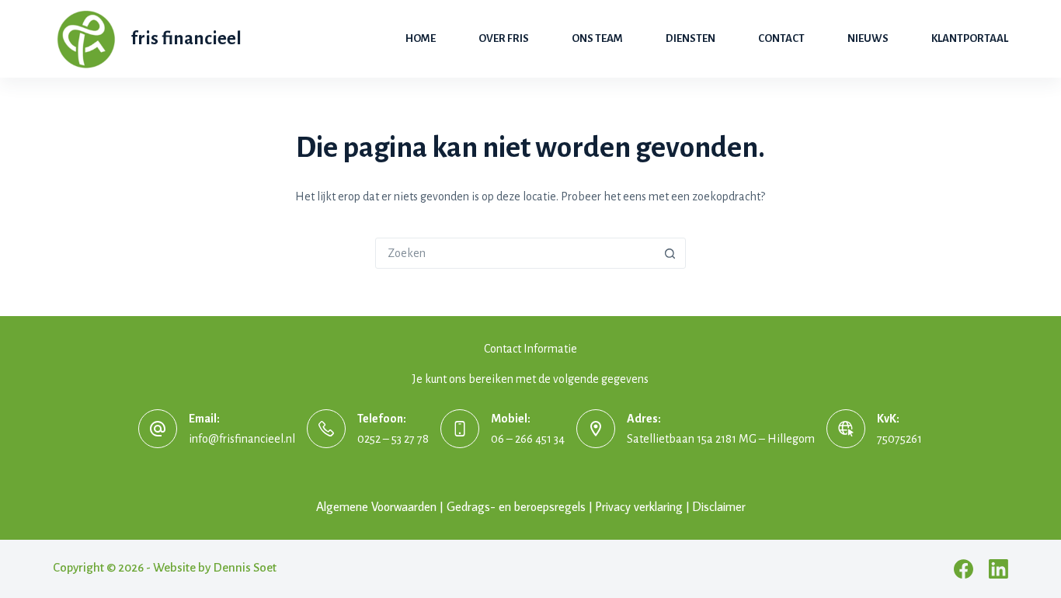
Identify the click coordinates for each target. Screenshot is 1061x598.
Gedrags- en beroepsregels (516, 506)
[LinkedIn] (998, 569)
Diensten (690, 38)
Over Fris (503, 38)
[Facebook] (963, 569)
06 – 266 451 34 (528, 439)
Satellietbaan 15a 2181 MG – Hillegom (721, 439)
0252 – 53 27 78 (393, 439)
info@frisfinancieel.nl (242, 439)
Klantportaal (969, 38)
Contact (781, 38)
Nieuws (868, 38)
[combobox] (516, 253)
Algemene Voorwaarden (376, 506)
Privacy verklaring (639, 506)
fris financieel (186, 38)
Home (420, 38)
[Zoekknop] (670, 253)
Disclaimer (719, 506)
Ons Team (597, 38)
